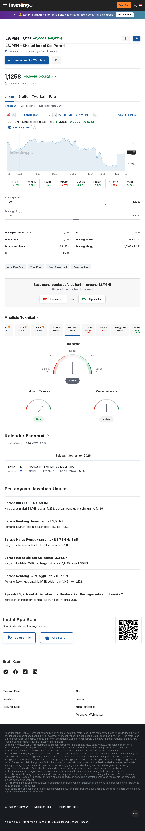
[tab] (22, 330)
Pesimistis (56, 299)
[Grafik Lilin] (8, 115)
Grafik (23, 96)
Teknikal (38, 96)
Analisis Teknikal (20, 317)
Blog (78, 691)
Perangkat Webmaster (89, 714)
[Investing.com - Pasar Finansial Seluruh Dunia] (22, 5)
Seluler (80, 699)
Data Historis (28, 105)
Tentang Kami (11, 691)
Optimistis (95, 299)
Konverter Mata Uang (51, 105)
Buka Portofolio (85, 706)
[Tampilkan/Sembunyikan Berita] (95, 115)
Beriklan (8, 699)
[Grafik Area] (14, 115)
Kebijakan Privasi (43, 806)
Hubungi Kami (11, 706)
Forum (53, 96)
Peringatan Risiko (69, 806)
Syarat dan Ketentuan (16, 806)
